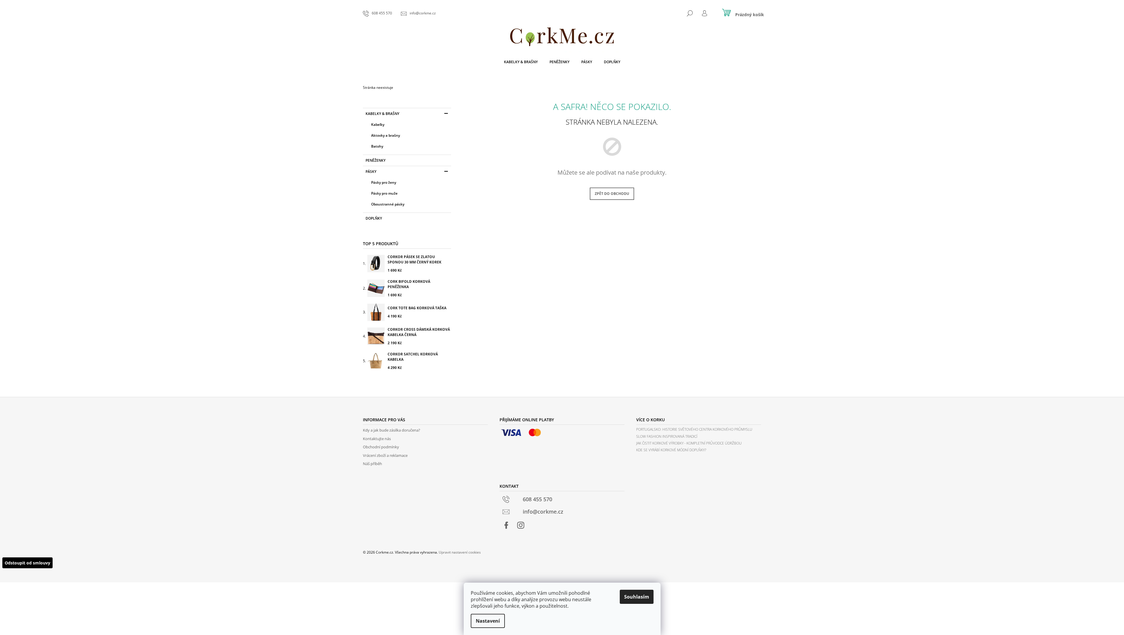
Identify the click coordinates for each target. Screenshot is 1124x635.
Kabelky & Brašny (382, 113)
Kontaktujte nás (377, 438)
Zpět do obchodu (612, 193)
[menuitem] (521, 62)
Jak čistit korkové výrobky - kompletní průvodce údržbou (689, 443)
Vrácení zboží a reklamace (385, 455)
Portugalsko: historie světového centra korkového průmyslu (694, 429)
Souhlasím (636, 597)
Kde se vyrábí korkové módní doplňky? (671, 450)
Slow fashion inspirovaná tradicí (666, 436)
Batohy (377, 146)
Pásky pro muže (384, 193)
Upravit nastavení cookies (460, 552)
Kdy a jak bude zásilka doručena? (391, 430)
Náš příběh (372, 463)
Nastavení (488, 621)
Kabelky (377, 124)
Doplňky (374, 218)
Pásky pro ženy (383, 182)
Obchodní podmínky (381, 446)
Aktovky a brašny (385, 135)
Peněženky (376, 160)
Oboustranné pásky (387, 204)
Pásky (371, 171)
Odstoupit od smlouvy (27, 563)
